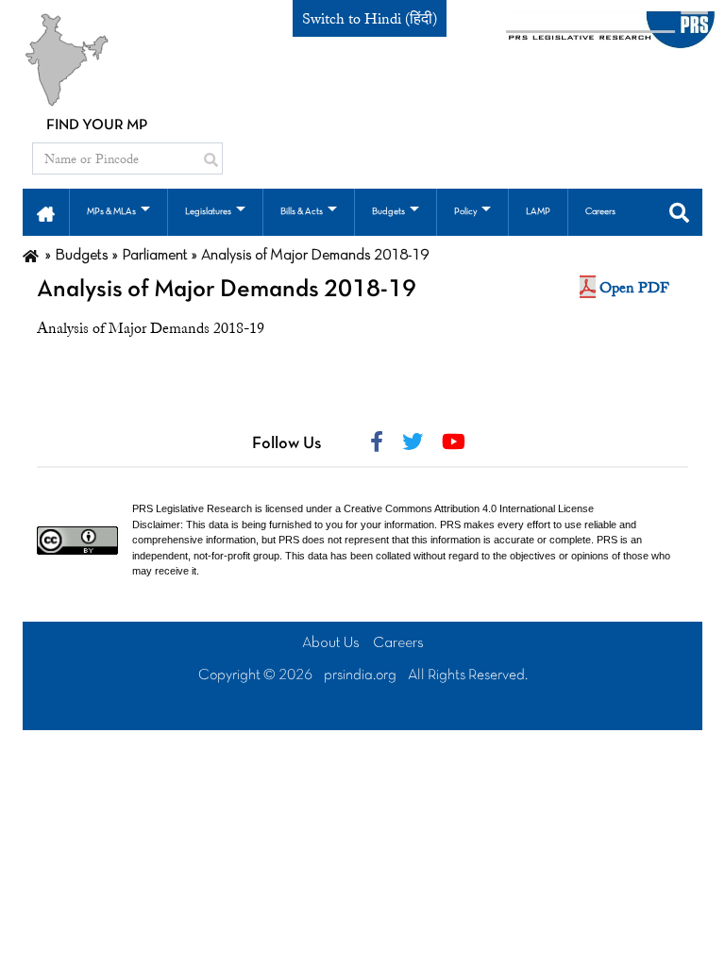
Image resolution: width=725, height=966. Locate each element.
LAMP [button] (538, 212)
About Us (331, 643)
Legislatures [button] (208, 212)
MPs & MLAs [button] (111, 212)
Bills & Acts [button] (301, 212)
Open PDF (634, 287)
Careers (398, 643)
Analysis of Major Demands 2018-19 (226, 290)
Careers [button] (600, 212)
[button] (46, 212)
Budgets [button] (388, 212)
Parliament (155, 255)
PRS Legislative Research (192, 508)
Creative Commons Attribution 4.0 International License (469, 508)
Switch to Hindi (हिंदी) (369, 18)
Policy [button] (465, 212)
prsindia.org (360, 675)
